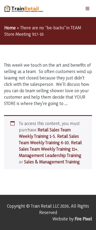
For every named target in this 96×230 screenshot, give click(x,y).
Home (10, 27)
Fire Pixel (83, 218)
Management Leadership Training (50, 155)
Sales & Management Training (52, 161)
